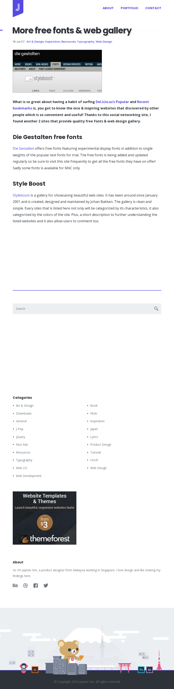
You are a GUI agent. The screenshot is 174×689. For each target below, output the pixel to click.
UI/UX (94, 460)
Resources (68, 42)
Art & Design (35, 42)
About (108, 8)
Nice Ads (22, 444)
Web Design (104, 42)
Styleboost (21, 195)
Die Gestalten (23, 148)
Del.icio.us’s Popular (112, 101)
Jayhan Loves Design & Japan (18, 8)
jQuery (20, 437)
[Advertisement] (44, 255)
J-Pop (19, 429)
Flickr (93, 413)
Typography (85, 42)
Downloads (24, 413)
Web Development (29, 476)
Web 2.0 (21, 468)
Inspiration (52, 42)
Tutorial (95, 452)
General (21, 421)
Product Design (100, 444)
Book (94, 405)
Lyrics (94, 437)
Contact (153, 8)
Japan (94, 429)
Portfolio (129, 8)
